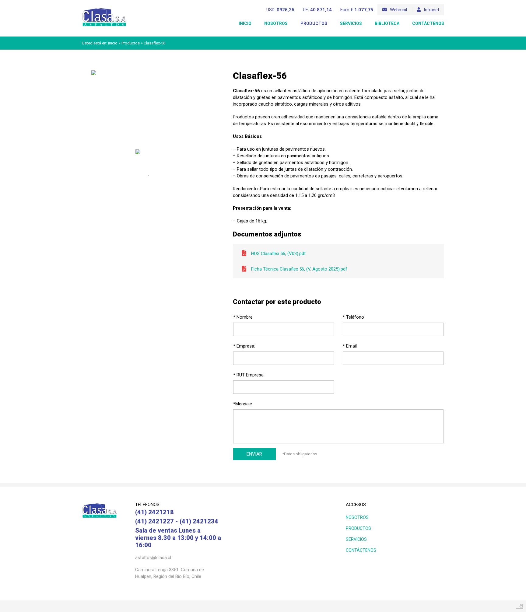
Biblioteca (387, 23)
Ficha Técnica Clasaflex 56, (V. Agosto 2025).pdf (299, 269)
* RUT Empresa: (249, 375)
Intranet (431, 9)
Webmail (398, 9)
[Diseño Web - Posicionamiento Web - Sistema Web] (519, 604)
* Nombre (243, 317)
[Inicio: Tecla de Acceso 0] (104, 9)
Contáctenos (428, 23)
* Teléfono (353, 317)
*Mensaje (242, 404)
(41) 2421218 (154, 512)
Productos (313, 23)
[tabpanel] (148, 157)
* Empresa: (244, 346)
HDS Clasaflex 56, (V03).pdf (278, 253)
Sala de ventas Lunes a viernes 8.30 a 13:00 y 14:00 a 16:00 (178, 538)
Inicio (245, 23)
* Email (350, 346)
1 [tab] (148, 176)
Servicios (351, 23)
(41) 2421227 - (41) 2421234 (176, 521)
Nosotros (276, 23)
